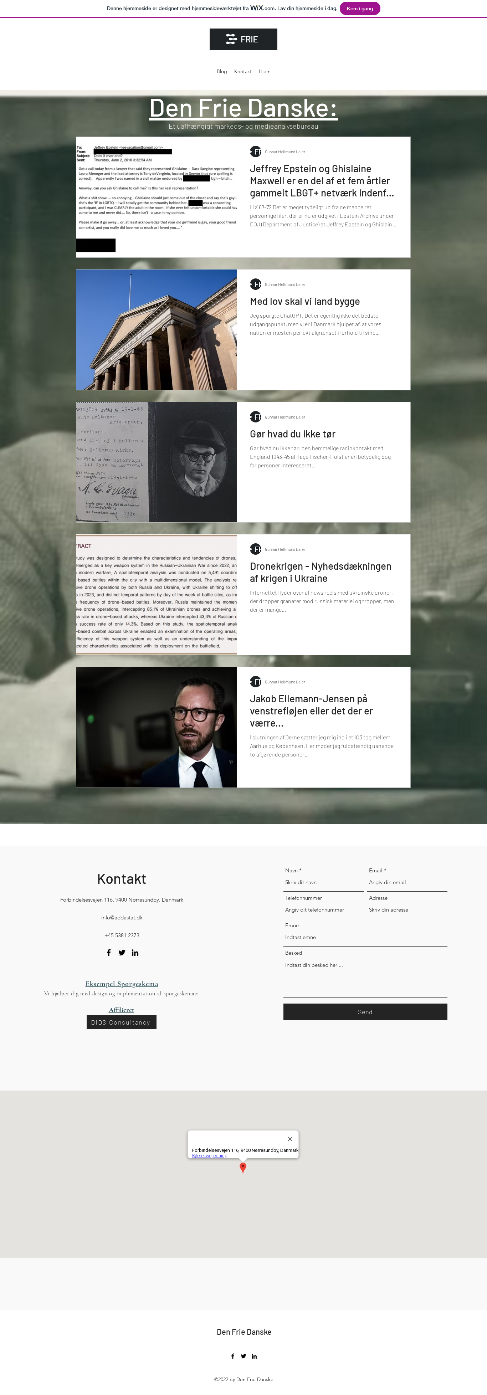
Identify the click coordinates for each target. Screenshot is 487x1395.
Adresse (378, 898)
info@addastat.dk (121, 917)
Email (376, 870)
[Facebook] (108, 952)
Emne (292, 925)
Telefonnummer (303, 898)
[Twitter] (122, 952)
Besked (293, 952)
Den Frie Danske (244, 1331)
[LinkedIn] (135, 952)
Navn (291, 870)
